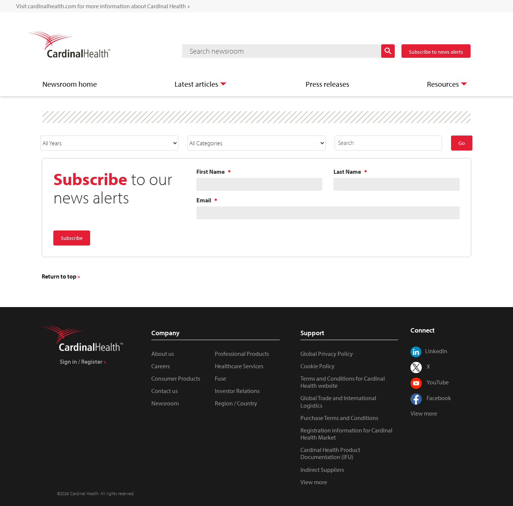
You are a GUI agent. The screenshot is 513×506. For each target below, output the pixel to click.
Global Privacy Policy (326, 353)
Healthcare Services (239, 366)
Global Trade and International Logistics (338, 401)
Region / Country (236, 403)
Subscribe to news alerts (436, 51)
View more (313, 482)
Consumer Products (175, 378)
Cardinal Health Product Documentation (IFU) (330, 453)
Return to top (59, 276)
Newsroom (165, 403)
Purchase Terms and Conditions (339, 418)
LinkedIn (436, 351)
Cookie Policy (317, 366)
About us (162, 353)
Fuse (220, 378)
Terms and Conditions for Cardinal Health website (342, 382)
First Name (210, 171)
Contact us (164, 391)
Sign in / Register (81, 361)
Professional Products (242, 353)
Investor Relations (237, 391)
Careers (160, 366)
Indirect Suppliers (322, 469)
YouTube (438, 382)
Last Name (347, 171)
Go (462, 143)
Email (203, 200)
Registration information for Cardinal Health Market (346, 433)
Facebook (439, 398)
